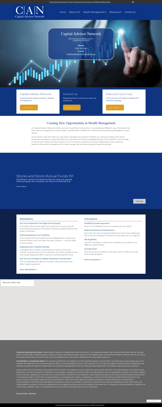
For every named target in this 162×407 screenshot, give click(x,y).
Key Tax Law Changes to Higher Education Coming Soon (45, 259)
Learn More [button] (27, 108)
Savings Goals (90, 249)
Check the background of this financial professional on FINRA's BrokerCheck (79, 2)
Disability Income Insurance (97, 223)
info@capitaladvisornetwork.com (81, 54)
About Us (73, 12)
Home (63, 12)
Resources (114, 12)
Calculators (90, 219)
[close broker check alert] (133, 2)
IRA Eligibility (90, 239)
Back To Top (152, 401)
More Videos (21, 186)
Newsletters (26, 219)
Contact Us (130, 12)
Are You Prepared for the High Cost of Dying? (40, 223)
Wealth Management (93, 12)
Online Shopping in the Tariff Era (34, 235)
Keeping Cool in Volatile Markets (34, 247)
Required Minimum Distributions (99, 230)
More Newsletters (28, 269)
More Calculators (92, 260)
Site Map (32, 394)
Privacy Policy (21, 394)
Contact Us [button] (70, 108)
